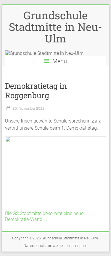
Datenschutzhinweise (43, 245)
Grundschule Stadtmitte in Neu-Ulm (55, 26)
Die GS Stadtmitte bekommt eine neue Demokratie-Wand (44, 216)
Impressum (77, 245)
